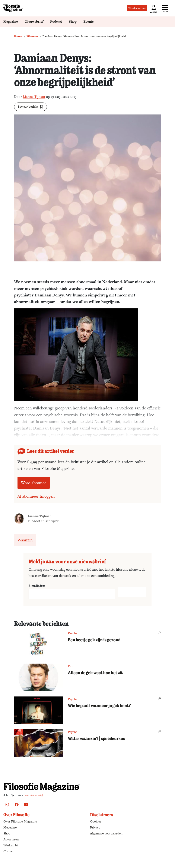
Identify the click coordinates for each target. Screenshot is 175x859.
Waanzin (32, 36)
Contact (9, 851)
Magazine (10, 21)
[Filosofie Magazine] (13, 8)
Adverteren (11, 839)
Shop (73, 21)
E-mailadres (37, 585)
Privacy (95, 827)
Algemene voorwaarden (106, 833)
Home (18, 36)
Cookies (95, 821)
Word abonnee (137, 8)
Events (88, 21)
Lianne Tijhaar (34, 96)
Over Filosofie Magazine (20, 821)
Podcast (56, 21)
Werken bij (11, 845)
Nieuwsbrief (34, 21)
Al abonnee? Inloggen (36, 496)
